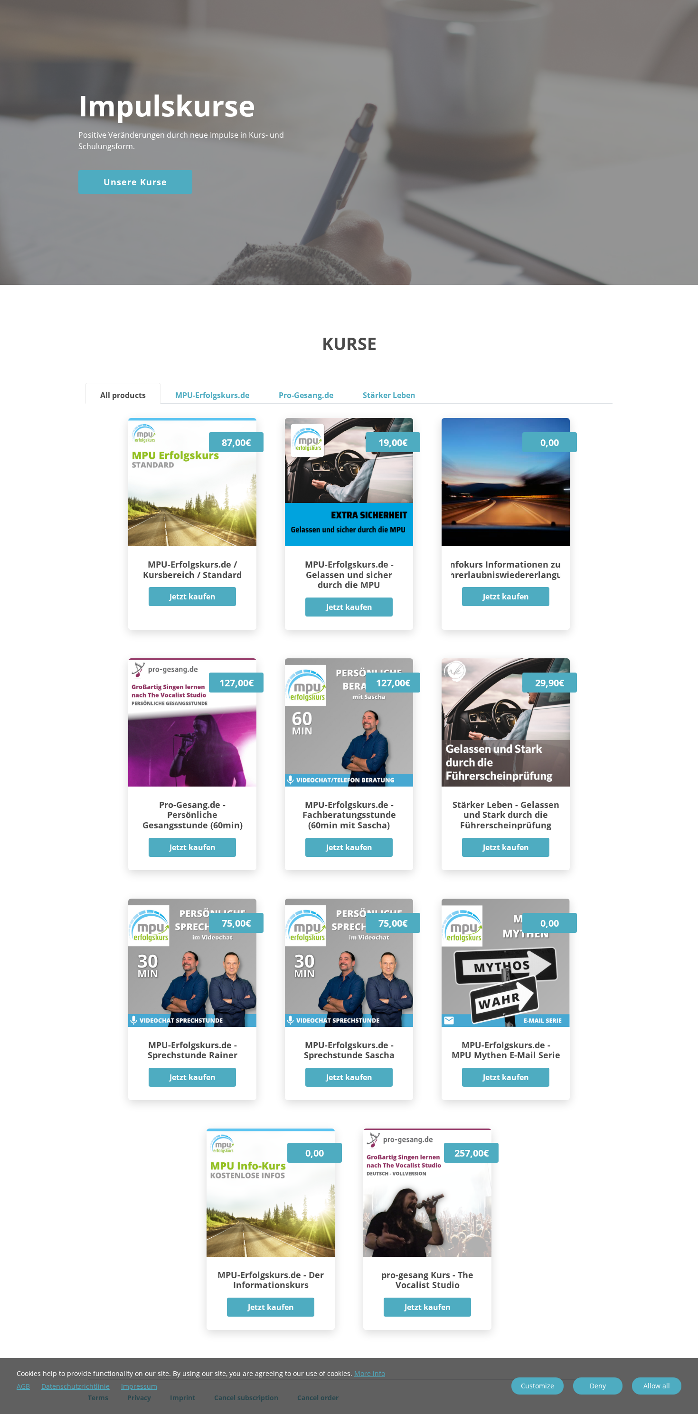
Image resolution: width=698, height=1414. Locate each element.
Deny (598, 1385)
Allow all (656, 1385)
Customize (537, 1385)
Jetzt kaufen (193, 596)
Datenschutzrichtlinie (75, 1387)
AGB (23, 1387)
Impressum (139, 1387)
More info (369, 1373)
